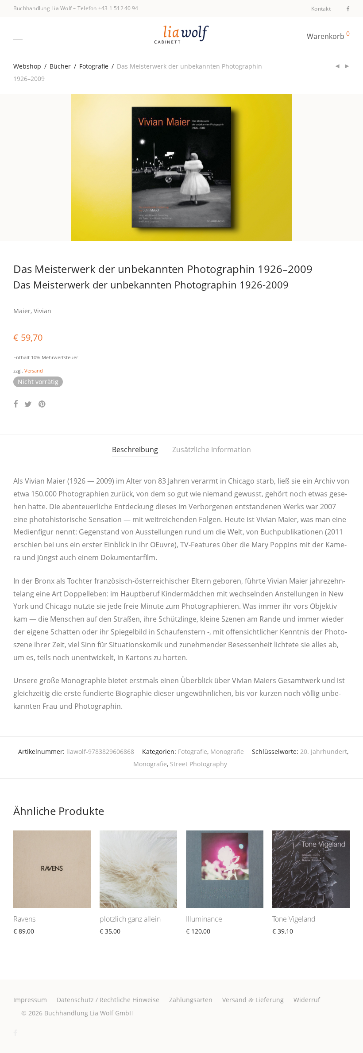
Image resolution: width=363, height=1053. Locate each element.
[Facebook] (348, 8)
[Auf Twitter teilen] (28, 404)
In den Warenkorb (35, 941)
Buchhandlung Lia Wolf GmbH (89, 1013)
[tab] (135, 449)
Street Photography (198, 764)
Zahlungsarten (190, 999)
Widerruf (306, 999)
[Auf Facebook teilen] (15, 404)
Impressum (30, 999)
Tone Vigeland (294, 919)
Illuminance (204, 919)
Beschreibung (135, 449)
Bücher (60, 66)
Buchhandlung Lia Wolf (42, 8)
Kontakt (321, 9)
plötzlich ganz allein (130, 919)
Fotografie (93, 66)
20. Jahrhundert (323, 751)
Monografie (227, 751)
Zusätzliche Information (211, 449)
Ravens (24, 919)
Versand (33, 370)
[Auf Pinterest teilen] (42, 404)
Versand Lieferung (253, 999)
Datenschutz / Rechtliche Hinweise (108, 999)
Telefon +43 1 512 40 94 (108, 8)
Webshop (27, 66)
